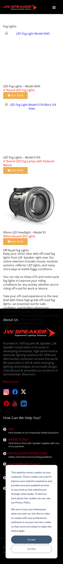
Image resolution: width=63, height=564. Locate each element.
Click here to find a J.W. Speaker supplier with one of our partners (33, 443)
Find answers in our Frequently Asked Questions (33, 430)
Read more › (11, 382)
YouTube (15, 403)
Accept (31, 539)
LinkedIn (24, 403)
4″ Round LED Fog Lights (19, 90)
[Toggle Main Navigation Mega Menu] (54, 7)
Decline (31, 548)
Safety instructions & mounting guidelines (30, 454)
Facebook (15, 392)
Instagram (6, 392)
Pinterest (6, 403)
